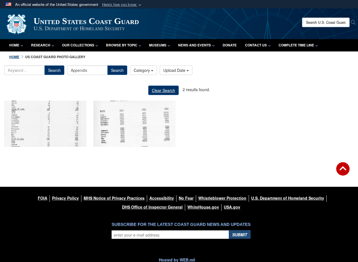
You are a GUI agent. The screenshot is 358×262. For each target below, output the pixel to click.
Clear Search (163, 90)
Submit (239, 234)
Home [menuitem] (14, 45)
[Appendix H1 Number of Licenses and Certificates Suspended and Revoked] (45, 124)
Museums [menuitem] (157, 45)
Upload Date (175, 70)
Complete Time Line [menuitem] (296, 45)
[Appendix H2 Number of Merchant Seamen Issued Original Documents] (134, 124)
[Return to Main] (343, 172)
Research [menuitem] (40, 45)
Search (54, 70)
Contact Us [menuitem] (256, 45)
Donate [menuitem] (230, 45)
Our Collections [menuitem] (78, 45)
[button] (122, 5)
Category (142, 70)
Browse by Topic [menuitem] (121, 45)
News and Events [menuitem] (194, 45)
